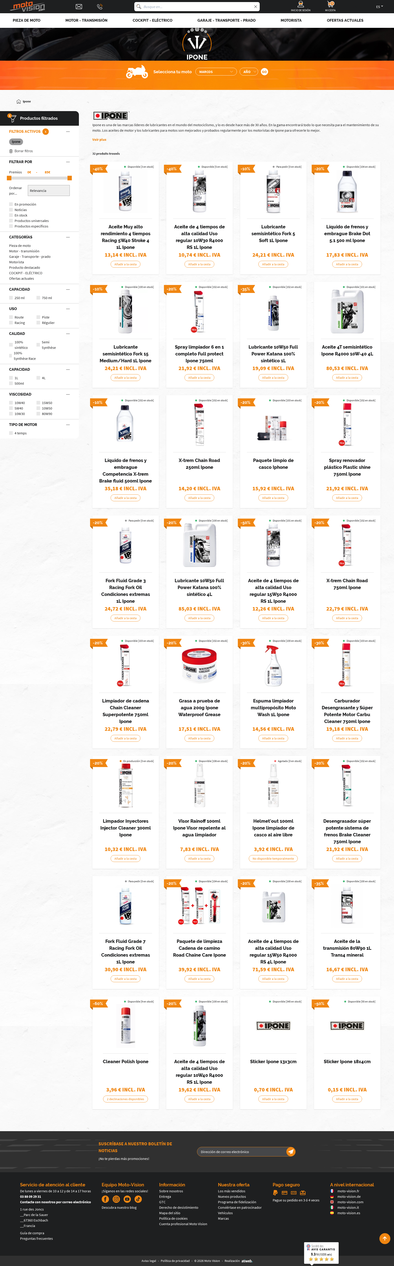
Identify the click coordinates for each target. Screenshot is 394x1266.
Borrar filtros (24, 151)
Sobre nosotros (171, 1191)
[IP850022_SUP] (347, 1026)
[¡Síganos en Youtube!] (127, 1199)
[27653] (126, 1026)
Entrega (165, 1196)
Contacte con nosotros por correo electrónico (55, 1202)
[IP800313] (347, 191)
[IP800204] (126, 545)
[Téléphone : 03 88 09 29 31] (100, 6)
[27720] (273, 1026)
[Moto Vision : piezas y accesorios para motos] (27, 6)
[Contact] (79, 6)
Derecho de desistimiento (178, 1207)
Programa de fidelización (237, 1202)
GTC (162, 1202)
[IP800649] (126, 665)
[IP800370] (273, 906)
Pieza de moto (20, 245)
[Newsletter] (291, 1151)
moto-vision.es (348, 1213)
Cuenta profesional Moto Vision (183, 1224)
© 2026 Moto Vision (207, 1261)
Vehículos (225, 1213)
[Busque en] (139, 6)
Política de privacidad (175, 1261)
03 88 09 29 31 (30, 1196)
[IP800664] (199, 311)
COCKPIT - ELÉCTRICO (25, 273)
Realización (232, 1261)
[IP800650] (347, 665)
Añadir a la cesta (125, 264)
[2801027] (273, 311)
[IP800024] (199, 191)
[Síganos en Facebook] (105, 1199)
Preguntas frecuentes (36, 1238)
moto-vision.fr (348, 1191)
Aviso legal (149, 1261)
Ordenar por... (15, 190)
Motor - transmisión (24, 251)
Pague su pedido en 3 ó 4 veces (296, 1200)
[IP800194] (347, 906)
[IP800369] (273, 545)
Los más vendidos (231, 1191)
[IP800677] (273, 785)
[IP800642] (347, 545)
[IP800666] (347, 425)
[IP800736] (199, 906)
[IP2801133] (199, 1026)
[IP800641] (199, 425)
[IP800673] (199, 665)
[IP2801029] (199, 545)
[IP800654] (126, 785)
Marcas (223, 1218)
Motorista (16, 262)
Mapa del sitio (169, 1213)
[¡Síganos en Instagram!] (116, 1199)
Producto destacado (24, 267)
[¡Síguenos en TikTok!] (136, 1199)
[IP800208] (126, 906)
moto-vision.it (348, 1207)
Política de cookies (173, 1218)
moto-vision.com (350, 1202)
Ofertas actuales (21, 278)
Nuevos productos (232, 1196)
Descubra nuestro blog (119, 1207)
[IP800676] (199, 785)
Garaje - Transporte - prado (30, 256)
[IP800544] (126, 425)
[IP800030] (347, 311)
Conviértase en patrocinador (240, 1207)
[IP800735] (273, 425)
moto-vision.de (349, 1196)
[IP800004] (126, 191)
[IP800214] (126, 311)
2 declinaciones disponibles (125, 1099)
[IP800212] (273, 191)
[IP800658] (347, 785)
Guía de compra (32, 1233)
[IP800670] (273, 665)
